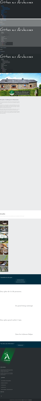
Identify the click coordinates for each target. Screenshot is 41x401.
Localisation (1, 49)
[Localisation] (20, 48)
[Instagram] (20, 25)
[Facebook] (20, 24)
